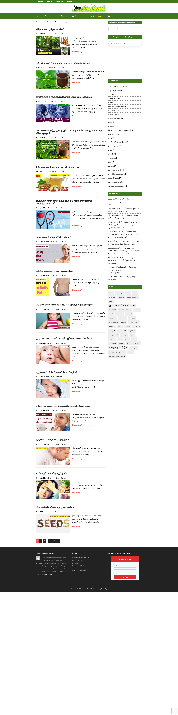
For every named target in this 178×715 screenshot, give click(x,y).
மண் (110, 162)
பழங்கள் (111, 150)
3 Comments (61, 171)
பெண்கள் (111, 158)
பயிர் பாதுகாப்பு (72, 16)
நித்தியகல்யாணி (122, 330)
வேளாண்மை (49, 16)
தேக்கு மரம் (136, 326)
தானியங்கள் (112, 134)
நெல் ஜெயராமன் (113, 334)
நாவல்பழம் (112, 330)
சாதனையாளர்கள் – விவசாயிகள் (119, 130)
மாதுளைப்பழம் (133, 347)
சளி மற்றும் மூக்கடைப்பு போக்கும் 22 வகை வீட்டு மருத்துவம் (63, 406)
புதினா (127, 339)
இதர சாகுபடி (112, 98)
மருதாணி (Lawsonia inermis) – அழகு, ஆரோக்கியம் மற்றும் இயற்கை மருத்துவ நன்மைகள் (121, 260)
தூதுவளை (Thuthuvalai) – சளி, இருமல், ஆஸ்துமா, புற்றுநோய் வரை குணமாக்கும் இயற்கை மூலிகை (122, 269)
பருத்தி (132, 334)
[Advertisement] (125, 62)
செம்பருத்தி (132, 318)
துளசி (112, 326)
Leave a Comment (63, 34)
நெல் (110, 138)
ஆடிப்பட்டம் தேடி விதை (132, 297)
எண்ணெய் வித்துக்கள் (116, 106)
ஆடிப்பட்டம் (121, 297)
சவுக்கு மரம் (129, 313)
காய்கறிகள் (112, 110)
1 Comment (59, 376)
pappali (128, 293)
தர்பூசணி (123, 322)
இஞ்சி (111, 301)
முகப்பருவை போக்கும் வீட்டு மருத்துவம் (53, 237)
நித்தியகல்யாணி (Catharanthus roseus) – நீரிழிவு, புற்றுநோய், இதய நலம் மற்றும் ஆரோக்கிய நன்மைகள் (123, 225)
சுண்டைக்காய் (122, 318)
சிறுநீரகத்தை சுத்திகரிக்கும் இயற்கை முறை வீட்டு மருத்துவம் (64, 97)
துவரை (120, 326)
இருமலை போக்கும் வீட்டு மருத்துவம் (52, 440)
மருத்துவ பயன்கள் (114, 170)
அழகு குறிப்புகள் (114, 90)
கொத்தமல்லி (119, 313)
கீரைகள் (111, 122)
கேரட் (111, 313)
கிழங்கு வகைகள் (114, 118)
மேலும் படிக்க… (49, 574)
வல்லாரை (130, 352)
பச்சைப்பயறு (124, 334)
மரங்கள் (111, 166)
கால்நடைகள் (85, 16)
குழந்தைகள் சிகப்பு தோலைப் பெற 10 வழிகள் (56, 372)
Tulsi (135, 293)
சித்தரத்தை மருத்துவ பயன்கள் (50, 29)
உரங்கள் (111, 102)
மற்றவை (109, 16)
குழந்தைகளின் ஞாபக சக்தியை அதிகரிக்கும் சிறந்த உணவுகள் (64, 305)
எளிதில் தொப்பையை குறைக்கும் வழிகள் (54, 271)
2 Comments (60, 67)
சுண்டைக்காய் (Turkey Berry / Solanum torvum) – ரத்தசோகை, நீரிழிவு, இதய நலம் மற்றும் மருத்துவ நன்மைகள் (123, 234)
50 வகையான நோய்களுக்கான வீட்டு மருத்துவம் (58, 167)
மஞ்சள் (134, 339)
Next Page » (55, 541)
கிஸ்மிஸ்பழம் (137, 309)
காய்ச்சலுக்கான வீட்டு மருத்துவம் (51, 473)
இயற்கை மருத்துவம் (97, 16)
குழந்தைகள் (112, 126)
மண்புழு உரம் (112, 343)
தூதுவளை (127, 326)
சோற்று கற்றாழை (113, 322)
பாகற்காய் (112, 339)
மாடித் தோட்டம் (61, 16)
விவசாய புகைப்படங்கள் (116, 186)
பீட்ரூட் (120, 339)
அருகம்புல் (112, 297)
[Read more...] (77, 52)
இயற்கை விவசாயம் (122, 305)
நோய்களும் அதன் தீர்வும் (117, 142)
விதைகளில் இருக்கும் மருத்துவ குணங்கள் (55, 507)
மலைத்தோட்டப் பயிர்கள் (116, 174)
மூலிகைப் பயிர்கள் (114, 182)
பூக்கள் (110, 154)
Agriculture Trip (89, 8)
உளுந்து (128, 309)
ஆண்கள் (111, 94)
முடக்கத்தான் (113, 352)
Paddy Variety (119, 293)
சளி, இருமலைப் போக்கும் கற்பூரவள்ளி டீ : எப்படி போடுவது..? (63, 63)
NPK (111, 293)
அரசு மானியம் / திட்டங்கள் (117, 86)
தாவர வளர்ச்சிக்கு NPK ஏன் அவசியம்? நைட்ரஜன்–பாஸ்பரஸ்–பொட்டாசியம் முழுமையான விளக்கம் (124, 202)
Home (41, 16)
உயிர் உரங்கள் (112, 309)
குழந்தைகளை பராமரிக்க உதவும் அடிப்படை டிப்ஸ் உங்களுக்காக (64, 338)
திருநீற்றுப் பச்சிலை (133, 322)
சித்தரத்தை (112, 318)
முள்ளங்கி (122, 352)
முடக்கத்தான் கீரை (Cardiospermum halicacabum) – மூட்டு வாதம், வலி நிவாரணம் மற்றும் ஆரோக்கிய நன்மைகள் (124, 250)
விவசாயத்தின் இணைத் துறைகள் (117, 356)
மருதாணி (121, 343)
